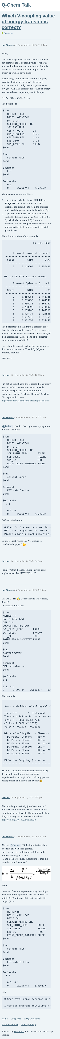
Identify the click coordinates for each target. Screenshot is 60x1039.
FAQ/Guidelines (32, 1018)
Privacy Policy (28, 1024)
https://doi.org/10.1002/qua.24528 (19, 819)
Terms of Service (10, 1024)
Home (5, 1018)
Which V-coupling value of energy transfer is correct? (28, 21)
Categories (16, 1018)
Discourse (19, 1031)
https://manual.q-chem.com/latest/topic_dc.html (25, 400)
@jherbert (7, 426)
